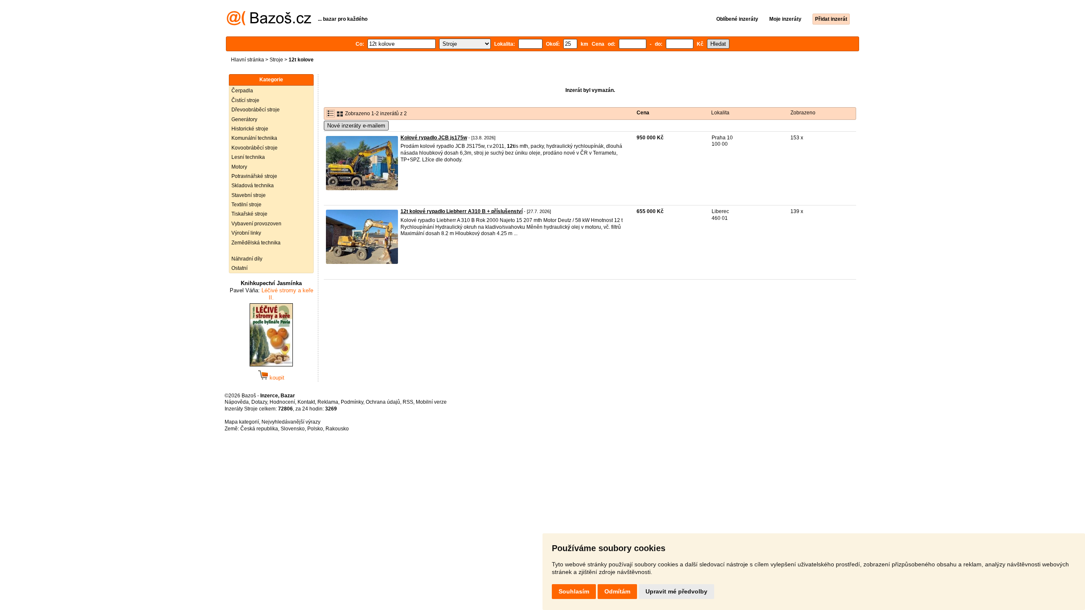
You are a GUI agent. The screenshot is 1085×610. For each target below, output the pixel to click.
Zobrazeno (802, 113)
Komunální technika (254, 138)
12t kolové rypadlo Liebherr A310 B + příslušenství (462, 211)
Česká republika (259, 429)
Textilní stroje (246, 205)
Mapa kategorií (242, 422)
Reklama (327, 402)
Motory (239, 167)
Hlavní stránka (247, 60)
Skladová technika (252, 186)
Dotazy (259, 402)
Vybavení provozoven (256, 224)
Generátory (244, 119)
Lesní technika (248, 157)
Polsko (315, 429)
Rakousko (337, 429)
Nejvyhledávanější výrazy (291, 422)
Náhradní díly (246, 259)
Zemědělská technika (256, 243)
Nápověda (237, 402)
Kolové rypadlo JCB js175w (434, 138)
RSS (408, 402)
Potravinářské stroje (254, 176)
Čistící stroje (245, 100)
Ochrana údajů (383, 402)
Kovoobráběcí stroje (254, 148)
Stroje (276, 60)
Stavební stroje (248, 195)
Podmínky (352, 402)
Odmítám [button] (617, 591)
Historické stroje (249, 129)
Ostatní (239, 268)
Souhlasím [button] (574, 591)
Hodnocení (282, 402)
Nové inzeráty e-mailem (356, 125)
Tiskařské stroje (249, 214)
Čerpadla (242, 91)
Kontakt (306, 402)
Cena (643, 113)
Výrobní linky (246, 233)
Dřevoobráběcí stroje (255, 110)
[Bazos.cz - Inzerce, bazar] (269, 24)
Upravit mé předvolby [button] (676, 591)
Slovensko (293, 429)
